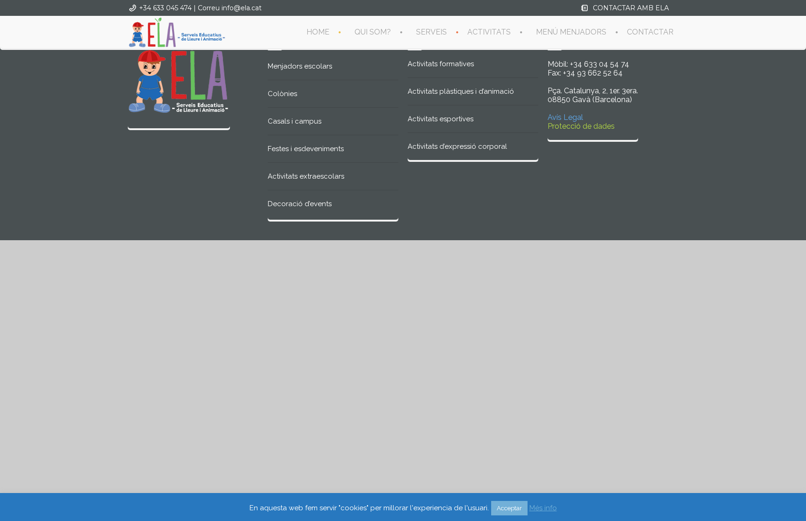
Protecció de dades (581, 126)
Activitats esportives (440, 119)
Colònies (282, 94)
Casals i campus (294, 121)
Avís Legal (565, 117)
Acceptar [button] (509, 508)
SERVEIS (431, 32)
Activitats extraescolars (306, 176)
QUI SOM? (372, 32)
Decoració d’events (300, 204)
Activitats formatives (441, 64)
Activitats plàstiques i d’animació (461, 91)
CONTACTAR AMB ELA (631, 8)
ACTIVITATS (489, 32)
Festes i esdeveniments (306, 149)
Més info (543, 508)
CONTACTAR (650, 32)
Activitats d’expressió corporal (457, 146)
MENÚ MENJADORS (571, 32)
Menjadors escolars (300, 66)
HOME (317, 32)
